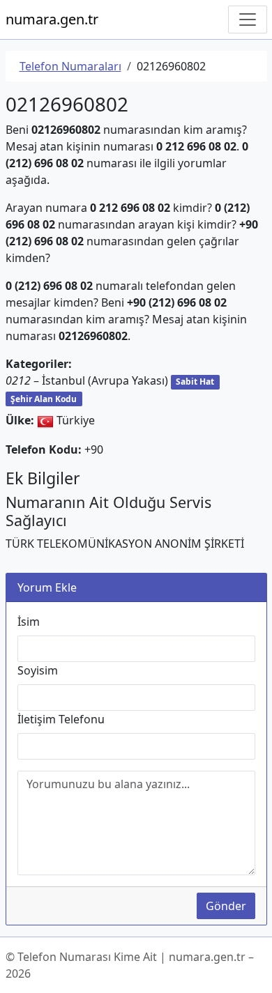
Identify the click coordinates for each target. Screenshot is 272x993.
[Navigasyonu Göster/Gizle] (247, 19)
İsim (28, 621)
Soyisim (37, 670)
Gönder (226, 906)
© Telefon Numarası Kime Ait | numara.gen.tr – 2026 (130, 965)
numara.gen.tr (52, 19)
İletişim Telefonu (61, 719)
